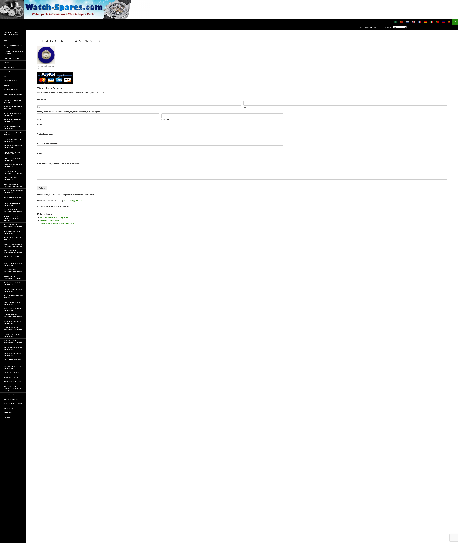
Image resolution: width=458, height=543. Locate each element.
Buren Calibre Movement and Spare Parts (12, 153)
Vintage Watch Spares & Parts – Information (11, 33)
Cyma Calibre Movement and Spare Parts (12, 179)
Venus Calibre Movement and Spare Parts (12, 354)
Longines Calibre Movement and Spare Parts (13, 277)
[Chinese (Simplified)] (401, 22)
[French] (419, 22)
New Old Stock (9, 408)
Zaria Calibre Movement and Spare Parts (12, 361)
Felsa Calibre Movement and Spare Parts (57, 223)
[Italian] (431, 22)
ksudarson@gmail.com (73, 200)
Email (39, 119)
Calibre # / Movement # (47, 143)
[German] (425, 22)
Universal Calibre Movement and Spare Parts (13, 341)
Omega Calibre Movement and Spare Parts (12, 114)
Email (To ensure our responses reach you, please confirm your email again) (69, 111)
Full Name (42, 99)
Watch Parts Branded (372, 27)
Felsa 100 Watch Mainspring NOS (54, 217)
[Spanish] (449, 22)
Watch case (7, 71)
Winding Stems (9, 62)
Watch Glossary (9, 394)
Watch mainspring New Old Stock (13, 46)
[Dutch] (407, 22)
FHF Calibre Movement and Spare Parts (13, 238)
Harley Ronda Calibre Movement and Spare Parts (13, 258)
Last (244, 107)
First (38, 107)
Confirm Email (166, 119)
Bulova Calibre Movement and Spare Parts (13, 146)
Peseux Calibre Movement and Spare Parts (12, 303)
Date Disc (7, 76)
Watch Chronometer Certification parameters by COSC (12, 388)
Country (41, 124)
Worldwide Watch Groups (13, 403)
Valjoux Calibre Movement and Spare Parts (13, 348)
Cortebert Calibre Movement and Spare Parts (13, 172)
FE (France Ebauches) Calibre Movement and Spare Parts (11, 218)
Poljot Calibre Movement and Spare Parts (13, 309)
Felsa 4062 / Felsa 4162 (49, 220)
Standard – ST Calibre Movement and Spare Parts (13, 329)
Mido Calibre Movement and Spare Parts (12, 283)
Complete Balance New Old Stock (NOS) (13, 53)
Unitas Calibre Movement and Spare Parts (12, 335)
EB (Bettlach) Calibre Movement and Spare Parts (13, 185)
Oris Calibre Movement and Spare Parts (13, 296)
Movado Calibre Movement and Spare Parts (13, 290)
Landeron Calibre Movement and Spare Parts (13, 271)
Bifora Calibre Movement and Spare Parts (12, 140)
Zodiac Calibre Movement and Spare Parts (13, 127)
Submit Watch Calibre (11, 377)
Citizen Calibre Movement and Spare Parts (13, 166)
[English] (413, 22)
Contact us (387, 27)
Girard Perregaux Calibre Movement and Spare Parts (13, 245)
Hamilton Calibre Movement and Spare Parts (13, 251)
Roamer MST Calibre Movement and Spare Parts (13, 316)
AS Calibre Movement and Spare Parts (12, 101)
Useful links (8, 412)
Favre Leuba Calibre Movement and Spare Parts (13, 211)
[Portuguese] (437, 22)
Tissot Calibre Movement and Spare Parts (12, 121)
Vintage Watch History (11, 373)
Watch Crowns (9, 67)
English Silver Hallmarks (12, 382)
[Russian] (443, 22)
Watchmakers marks (11, 399)
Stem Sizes (7, 417)
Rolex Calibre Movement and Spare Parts (12, 322)
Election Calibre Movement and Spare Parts (13, 191)
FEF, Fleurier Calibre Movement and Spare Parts (13, 226)
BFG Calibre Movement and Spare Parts (13, 133)
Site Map (6, 85)
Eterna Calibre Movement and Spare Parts (12, 204)
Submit (42, 188)
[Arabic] (395, 22)
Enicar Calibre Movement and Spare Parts (12, 198)
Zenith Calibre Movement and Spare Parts (12, 367)
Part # (40, 153)
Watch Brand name (45, 134)
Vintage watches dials (11, 58)
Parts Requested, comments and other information (58, 163)
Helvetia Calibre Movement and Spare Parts (13, 264)
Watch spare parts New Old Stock (13, 40)
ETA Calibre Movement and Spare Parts (13, 108)
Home (360, 27)
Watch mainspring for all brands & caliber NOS (13, 95)
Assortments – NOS (10, 80)
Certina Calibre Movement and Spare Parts (13, 159)
